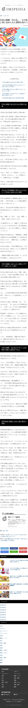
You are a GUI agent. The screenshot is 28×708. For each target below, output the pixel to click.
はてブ (5, 551)
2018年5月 (3, 610)
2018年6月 (3, 607)
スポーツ (2, 628)
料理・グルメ (3, 652)
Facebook (14, 548)
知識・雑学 (5, 530)
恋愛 (1, 648)
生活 (1, 655)
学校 (1, 645)
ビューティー (3, 631)
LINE (14, 551)
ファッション (3, 633)
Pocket (24, 551)
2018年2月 (3, 617)
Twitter (5, 548)
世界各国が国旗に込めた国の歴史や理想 (13, 98)
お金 (1, 626)
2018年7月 (3, 605)
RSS (16, 694)
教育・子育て (3, 650)
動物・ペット (3, 638)
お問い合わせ (6, 694)
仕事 (1, 635)
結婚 (1, 660)
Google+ (23, 548)
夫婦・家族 (3, 643)
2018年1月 (3, 619)
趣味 (1, 662)
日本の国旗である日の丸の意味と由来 (12, 82)
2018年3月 (3, 614)
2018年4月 (3, 612)
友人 (1, 640)
